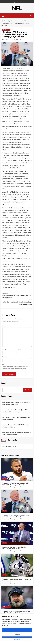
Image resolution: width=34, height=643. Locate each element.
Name (4, 349)
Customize (17, 634)
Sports (4, 478)
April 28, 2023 (15, 39)
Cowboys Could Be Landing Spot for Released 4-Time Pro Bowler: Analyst (16, 433)
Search (4, 383)
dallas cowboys (6, 606)
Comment (5, 326)
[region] (17, 628)
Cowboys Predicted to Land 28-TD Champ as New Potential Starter (15, 426)
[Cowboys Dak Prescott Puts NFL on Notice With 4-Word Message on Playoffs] (17, 469)
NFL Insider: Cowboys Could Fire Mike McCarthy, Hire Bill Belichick (16, 418)
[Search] (31, 15)
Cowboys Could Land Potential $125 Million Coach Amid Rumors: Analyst (15, 411)
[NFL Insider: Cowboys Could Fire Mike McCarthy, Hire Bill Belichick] (17, 533)
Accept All (17, 630)
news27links (7, 39)
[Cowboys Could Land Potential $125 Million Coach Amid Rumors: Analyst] (17, 501)
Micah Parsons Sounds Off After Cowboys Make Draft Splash (17, 302)
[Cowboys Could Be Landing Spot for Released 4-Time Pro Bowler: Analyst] (17, 597)
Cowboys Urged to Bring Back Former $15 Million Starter (16, 295)
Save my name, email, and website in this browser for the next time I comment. (15, 367)
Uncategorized (6, 29)
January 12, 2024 (15, 487)
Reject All (17, 639)
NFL (17, 8)
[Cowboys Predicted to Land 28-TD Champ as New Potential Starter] (17, 565)
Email (20, 349)
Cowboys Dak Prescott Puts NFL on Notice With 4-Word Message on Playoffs (16, 403)
